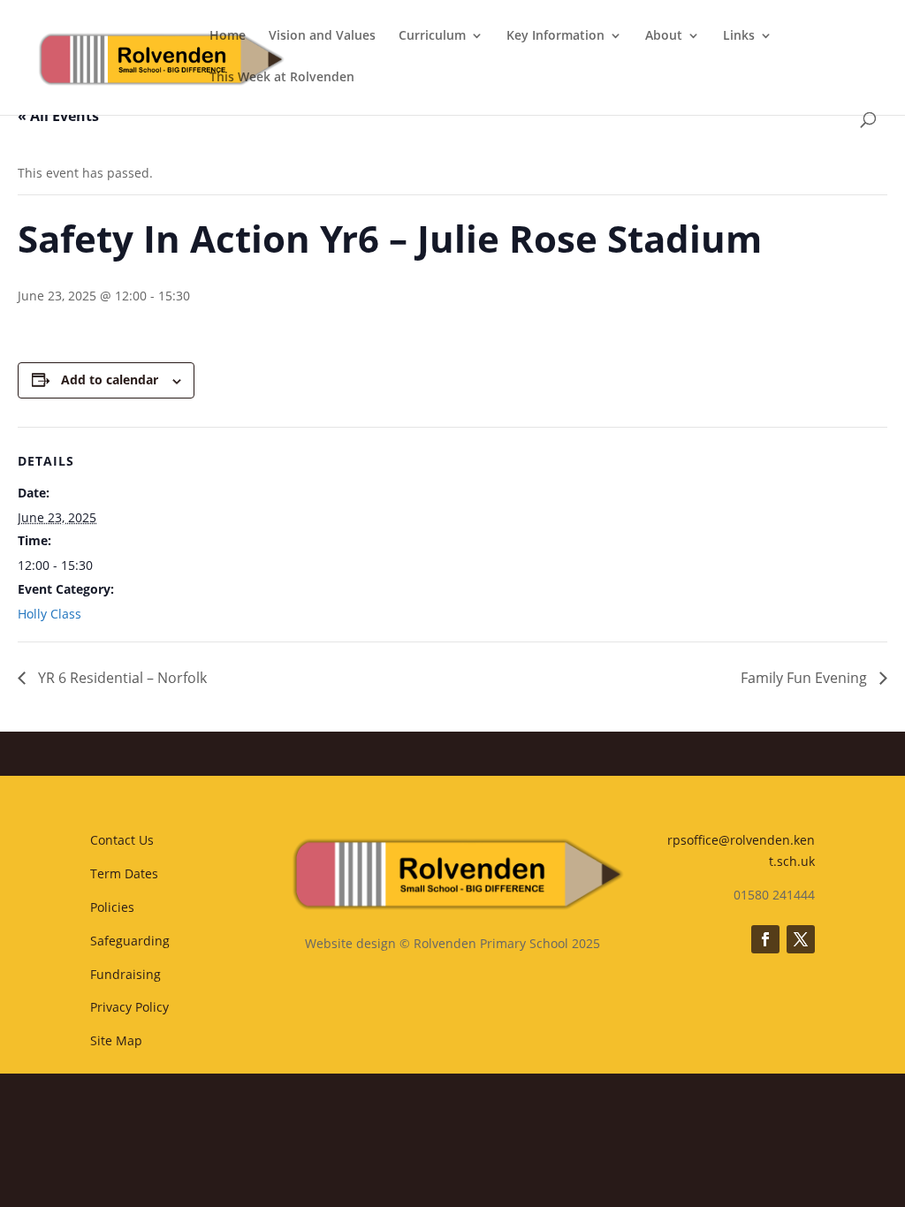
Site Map (116, 1040)
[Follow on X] (801, 939)
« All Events (58, 115)
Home (227, 36)
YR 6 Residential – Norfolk (120, 677)
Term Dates (124, 873)
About (663, 36)
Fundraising (125, 974)
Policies (112, 907)
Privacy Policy (129, 1006)
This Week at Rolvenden (281, 78)
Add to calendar (109, 379)
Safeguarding (130, 940)
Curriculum (432, 36)
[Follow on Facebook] (765, 939)
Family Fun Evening (806, 677)
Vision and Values (322, 36)
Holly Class (49, 613)
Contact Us (122, 839)
